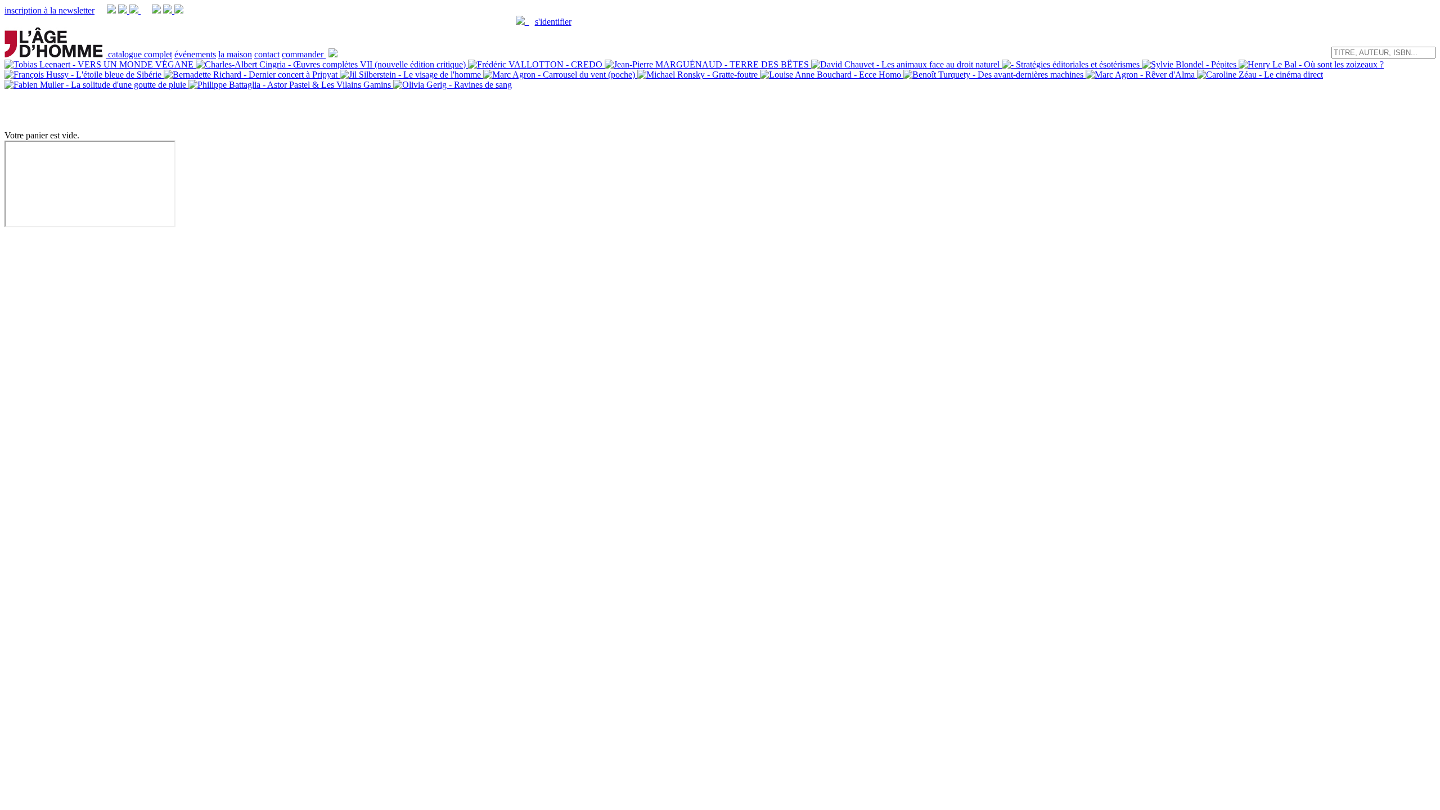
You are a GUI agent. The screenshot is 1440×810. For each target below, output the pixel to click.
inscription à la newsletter (49, 10)
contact (267, 54)
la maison (235, 54)
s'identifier (553, 21)
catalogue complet (140, 54)
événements (195, 54)
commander (304, 54)
